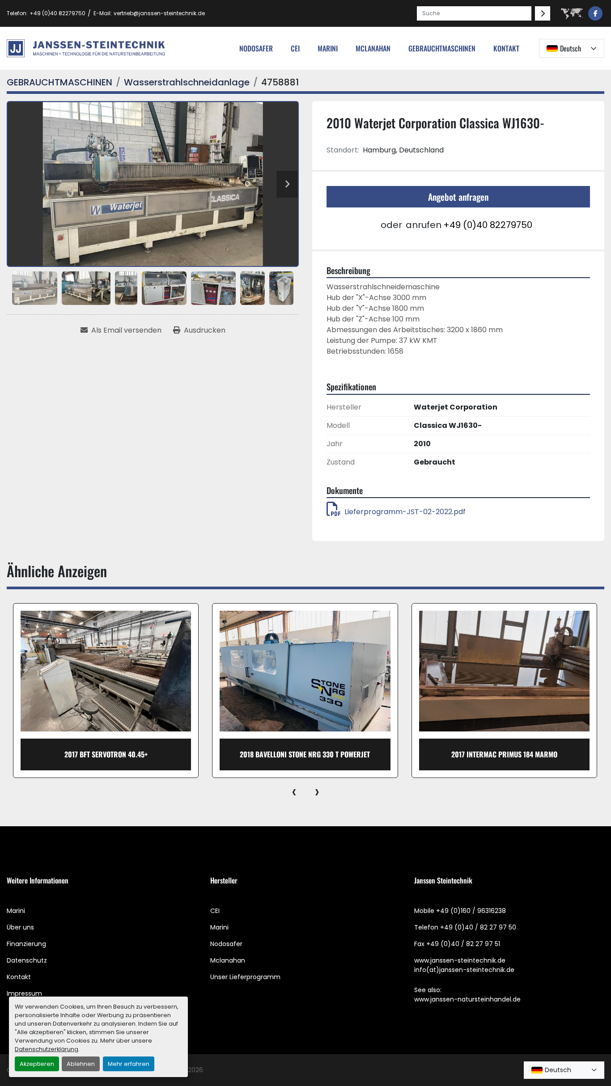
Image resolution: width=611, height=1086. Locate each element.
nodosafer (256, 48)
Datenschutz (27, 960)
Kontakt (506, 48)
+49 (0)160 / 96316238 (471, 910)
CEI (215, 910)
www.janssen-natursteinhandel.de (467, 999)
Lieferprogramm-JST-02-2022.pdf (405, 512)
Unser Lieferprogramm (245, 976)
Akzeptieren (37, 1064)
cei (295, 48)
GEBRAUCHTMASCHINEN (441, 48)
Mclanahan (227, 960)
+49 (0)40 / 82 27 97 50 (478, 927)
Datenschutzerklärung (46, 1049)
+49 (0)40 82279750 (57, 13)
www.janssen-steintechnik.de (459, 960)
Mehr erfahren (128, 1064)
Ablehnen (81, 1064)
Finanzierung (26, 943)
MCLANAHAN (373, 48)
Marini (328, 48)
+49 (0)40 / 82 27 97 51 (463, 943)
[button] (441, 48)
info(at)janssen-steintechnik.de (464, 969)
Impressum (24, 993)
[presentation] (294, 791)
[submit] (542, 13)
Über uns (20, 927)
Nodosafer (226, 943)
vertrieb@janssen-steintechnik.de (159, 13)
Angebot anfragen (458, 196)
